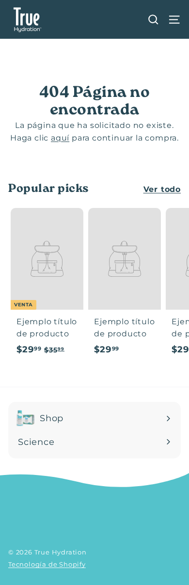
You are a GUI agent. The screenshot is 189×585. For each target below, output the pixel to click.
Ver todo (162, 189)
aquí (60, 137)
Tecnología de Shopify (47, 564)
